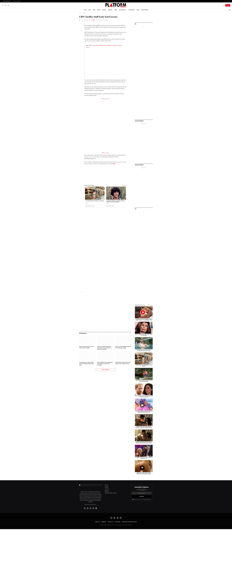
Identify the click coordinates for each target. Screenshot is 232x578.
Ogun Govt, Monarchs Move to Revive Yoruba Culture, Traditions (86, 347)
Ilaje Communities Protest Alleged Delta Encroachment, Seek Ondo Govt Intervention (105, 364)
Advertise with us (7, 1)
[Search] (224, 5)
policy (145, 499)
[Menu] (229, 9)
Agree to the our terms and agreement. (142, 499)
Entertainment (132, 9)
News (89, 9)
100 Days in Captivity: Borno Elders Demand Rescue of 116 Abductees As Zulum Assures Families (104, 348)
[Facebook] (75, 28)
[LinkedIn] (75, 34)
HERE (113, 163)
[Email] (75, 39)
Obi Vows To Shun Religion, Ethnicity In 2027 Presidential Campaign (123, 347)
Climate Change (144, 9)
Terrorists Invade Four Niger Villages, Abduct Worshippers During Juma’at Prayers (86, 364)
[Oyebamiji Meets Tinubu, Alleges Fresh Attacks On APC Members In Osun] (123, 356)
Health (115, 9)
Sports (138, 9)
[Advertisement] (105, 63)
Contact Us (107, 489)
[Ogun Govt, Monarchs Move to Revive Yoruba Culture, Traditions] (87, 340)
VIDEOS (227, 5)
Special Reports (122, 9)
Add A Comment (105, 369)
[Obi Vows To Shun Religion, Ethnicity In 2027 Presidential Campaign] (123, 340)
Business (104, 9)
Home (85, 9)
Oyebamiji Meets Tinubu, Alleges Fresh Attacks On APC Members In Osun (122, 363)
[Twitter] (75, 31)
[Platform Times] (116, 5)
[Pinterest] (75, 37)
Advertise (106, 487)
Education (110, 9)
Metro (94, 9)
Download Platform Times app (111, 492)
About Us (106, 485)
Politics (98, 9)
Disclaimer (107, 490)
